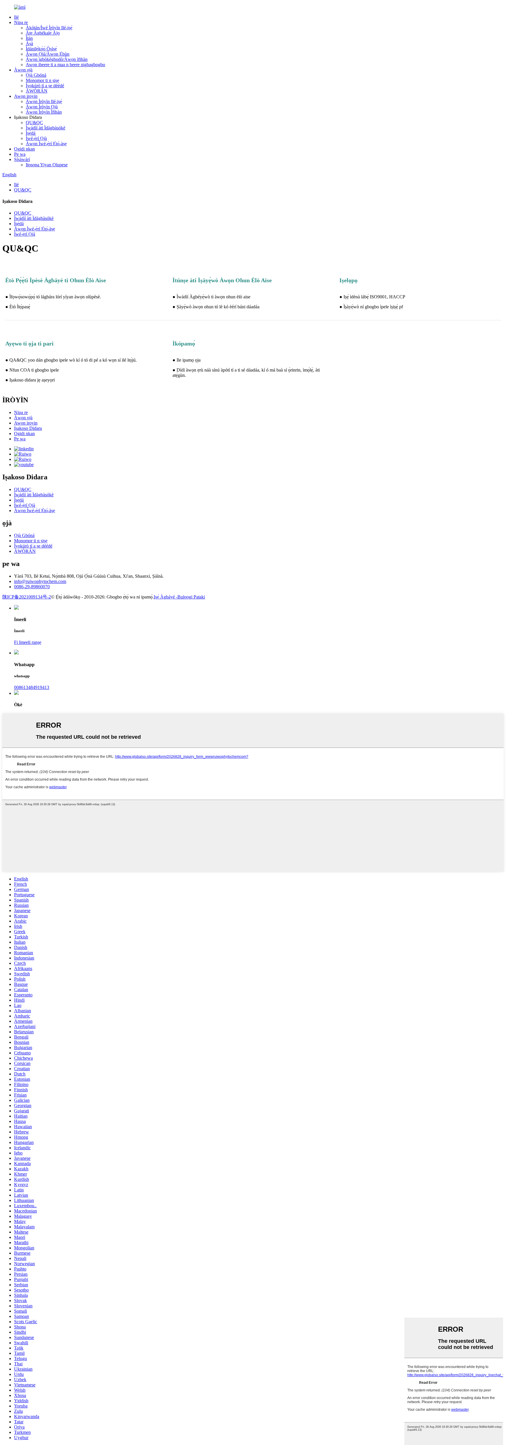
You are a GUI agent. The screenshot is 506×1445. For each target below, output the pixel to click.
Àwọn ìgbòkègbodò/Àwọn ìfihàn (57, 59)
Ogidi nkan (24, 148)
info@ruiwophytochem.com (40, 581)
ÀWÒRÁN (36, 90)
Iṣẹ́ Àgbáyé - (165, 596)
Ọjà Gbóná (36, 75)
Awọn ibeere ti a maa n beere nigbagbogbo (65, 64)
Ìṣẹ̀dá (30, 133)
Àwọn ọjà (23, 69)
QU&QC (34, 122)
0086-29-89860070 (32, 586)
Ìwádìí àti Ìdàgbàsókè (45, 127)
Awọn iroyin (25, 96)
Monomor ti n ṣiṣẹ (42, 80)
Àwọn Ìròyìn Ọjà (42, 106)
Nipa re (21, 22)
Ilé (16, 17)
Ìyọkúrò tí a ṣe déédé (45, 85)
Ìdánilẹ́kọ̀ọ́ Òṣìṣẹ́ (41, 48)
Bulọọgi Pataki (191, 596)
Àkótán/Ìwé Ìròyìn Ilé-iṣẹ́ (49, 27)
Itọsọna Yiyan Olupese (47, 164)
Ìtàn (29, 38)
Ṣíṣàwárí (22, 159)
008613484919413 (31, 687)
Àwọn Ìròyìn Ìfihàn (44, 112)
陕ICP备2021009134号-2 (26, 596)
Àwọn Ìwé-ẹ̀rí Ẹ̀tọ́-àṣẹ (46, 143)
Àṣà (29, 43)
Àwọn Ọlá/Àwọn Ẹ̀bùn (47, 54)
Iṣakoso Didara (28, 428)
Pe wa (19, 154)
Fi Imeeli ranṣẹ (27, 642)
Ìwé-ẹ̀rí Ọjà (36, 138)
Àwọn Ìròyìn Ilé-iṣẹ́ (44, 101)
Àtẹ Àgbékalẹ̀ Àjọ (43, 32)
